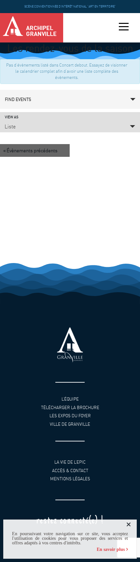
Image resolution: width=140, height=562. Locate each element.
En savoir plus (111, 549)
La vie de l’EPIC (70, 462)
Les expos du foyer (70, 415)
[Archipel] (13, 27)
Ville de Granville (70, 424)
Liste (10, 126)
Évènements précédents (30, 150)
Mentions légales (70, 478)
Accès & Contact (70, 470)
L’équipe (70, 399)
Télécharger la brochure (70, 407)
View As (11, 117)
